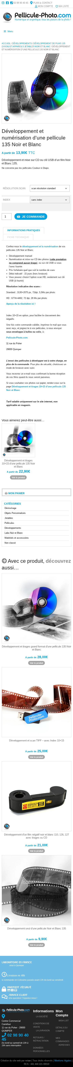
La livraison (43, 1030)
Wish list (64, 1020)
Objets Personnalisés (15, 513)
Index (6, 199)
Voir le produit (18, 477)
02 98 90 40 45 (21, 3)
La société (42, 1016)
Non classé (10, 543)
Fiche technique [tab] (18, 237)
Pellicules (9, 523)
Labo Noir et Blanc (14, 533)
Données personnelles (41, 1049)
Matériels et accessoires (17, 538)
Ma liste (64, 6)
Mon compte (45, 6)
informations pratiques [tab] (23, 230)
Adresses (64, 1045)
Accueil (6, 43)
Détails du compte (62, 1029)
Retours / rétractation (41, 1039)
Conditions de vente (41, 1025)
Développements (22, 43)
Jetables (9, 518)
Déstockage (10, 508)
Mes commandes (62, 1040)
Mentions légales (62, 1060)
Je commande (33, 216)
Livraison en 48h (16, 975)
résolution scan (14, 188)
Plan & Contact (42, 3)
